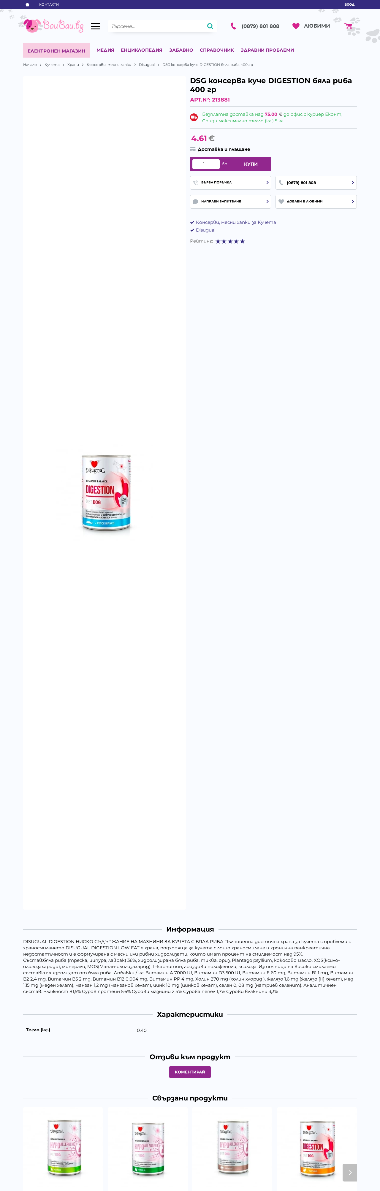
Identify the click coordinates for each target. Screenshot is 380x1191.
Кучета (52, 64)
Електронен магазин (56, 51)
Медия (105, 50)
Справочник (217, 50)
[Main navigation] (95, 26)
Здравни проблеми (267, 50)
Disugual (147, 64)
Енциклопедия (141, 50)
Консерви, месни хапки (109, 64)
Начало (30, 64)
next (350, 1173)
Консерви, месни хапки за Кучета (236, 222)
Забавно (181, 50)
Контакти (49, 4)
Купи (251, 164)
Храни (73, 64)
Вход (349, 4)
